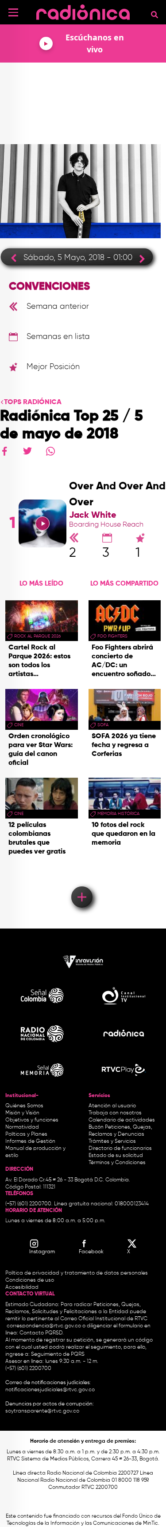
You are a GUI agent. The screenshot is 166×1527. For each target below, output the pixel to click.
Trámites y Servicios (112, 1141)
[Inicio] (83, 11)
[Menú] (13, 12)
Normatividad (22, 1127)
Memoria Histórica (118, 813)
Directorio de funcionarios (120, 1148)
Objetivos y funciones (31, 1120)
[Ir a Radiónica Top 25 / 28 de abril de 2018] (17, 257)
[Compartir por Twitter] (27, 451)
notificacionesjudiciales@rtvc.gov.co (50, 1390)
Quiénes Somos (24, 1106)
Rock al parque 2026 (37, 636)
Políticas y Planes (26, 1134)
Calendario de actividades (122, 1120)
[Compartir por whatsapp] (50, 451)
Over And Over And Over (117, 494)
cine (18, 725)
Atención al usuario (112, 1106)
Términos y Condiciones (117, 1162)
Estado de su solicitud (116, 1155)
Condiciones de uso (29, 1280)
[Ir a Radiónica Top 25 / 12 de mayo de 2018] (138, 258)
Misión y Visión (22, 1113)
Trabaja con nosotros (115, 1113)
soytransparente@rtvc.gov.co (42, 1411)
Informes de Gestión (30, 1141)
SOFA (102, 725)
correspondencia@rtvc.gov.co (44, 1326)
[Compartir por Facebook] (4, 451)
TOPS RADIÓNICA (33, 402)
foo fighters (112, 636)
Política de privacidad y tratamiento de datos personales (76, 1273)
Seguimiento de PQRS (58, 1354)
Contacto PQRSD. (41, 1333)
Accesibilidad (22, 1287)
